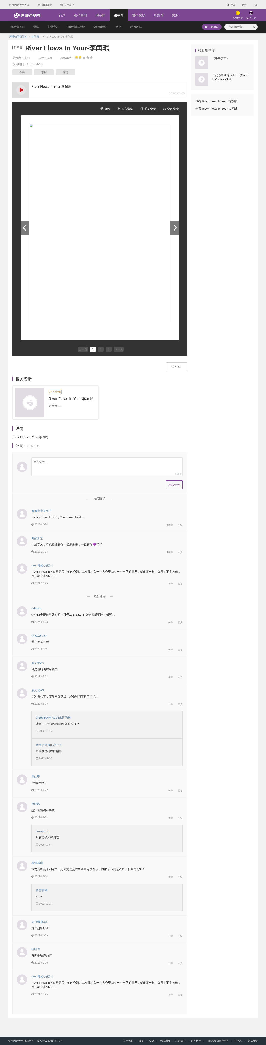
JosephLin (42, 831)
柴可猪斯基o (39, 921)
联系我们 (180, 1040)
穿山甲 (35, 776)
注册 (255, 4)
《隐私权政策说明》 (218, 1040)
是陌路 (35, 804)
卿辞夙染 (37, 538)
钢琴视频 (138, 15)
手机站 (238, 1040)
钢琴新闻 (80, 15)
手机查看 (150, 108)
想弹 (44, 72)
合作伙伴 (196, 1040)
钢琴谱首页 (17, 27)
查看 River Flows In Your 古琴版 (216, 108)
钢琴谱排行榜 (76, 27)
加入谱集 (127, 108)
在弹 (22, 72)
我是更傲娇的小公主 (49, 745)
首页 (62, 15)
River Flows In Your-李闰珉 (71, 399)
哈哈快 (35, 949)
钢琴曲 (100, 15)
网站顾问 (165, 1040)
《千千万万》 (220, 58)
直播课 (159, 15)
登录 (243, 4)
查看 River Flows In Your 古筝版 (216, 101)
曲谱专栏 (53, 27)
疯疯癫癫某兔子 (41, 510)
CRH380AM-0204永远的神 (53, 717)
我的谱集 (136, 27)
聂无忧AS (37, 663)
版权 (141, 1040)
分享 (178, 367)
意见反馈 (253, 1040)
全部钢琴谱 (100, 27)
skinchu (36, 608)
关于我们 (128, 1040)
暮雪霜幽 (37, 863)
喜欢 (107, 108)
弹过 (65, 72)
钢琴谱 (119, 15)
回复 (180, 525)
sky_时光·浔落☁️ (42, 565)
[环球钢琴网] (26, 15)
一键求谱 (213, 26)
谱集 (36, 27)
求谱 (119, 27)
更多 (175, 15)
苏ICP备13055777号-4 (50, 1040)
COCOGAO (39, 635)
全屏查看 (173, 108)
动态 (151, 1040)
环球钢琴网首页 (18, 36)
